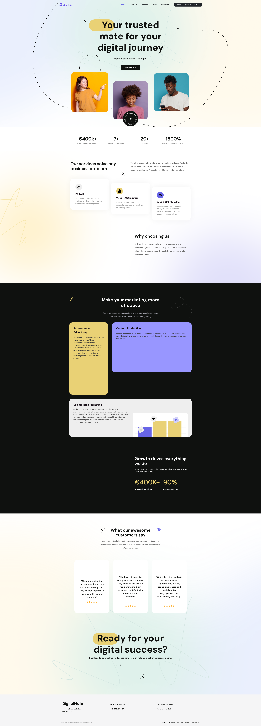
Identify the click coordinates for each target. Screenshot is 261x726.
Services (180, 722)
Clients (187, 722)
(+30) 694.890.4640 (165, 704)
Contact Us (195, 722)
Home (164, 722)
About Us (172, 722)
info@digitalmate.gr (118, 704)
